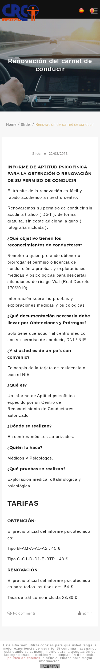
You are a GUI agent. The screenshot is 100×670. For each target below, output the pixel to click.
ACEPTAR (50, 666)
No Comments (24, 613)
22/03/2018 (58, 154)
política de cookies (24, 658)
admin (88, 613)
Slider (37, 154)
